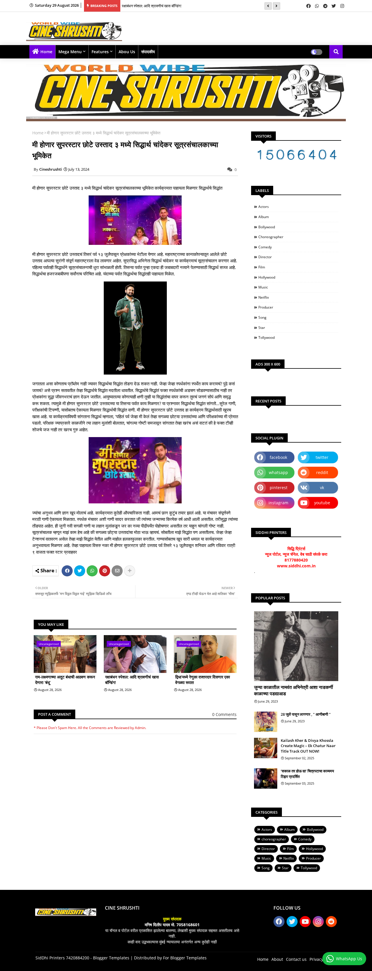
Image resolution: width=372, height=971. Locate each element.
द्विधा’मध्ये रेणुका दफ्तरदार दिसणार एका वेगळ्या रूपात (202, 679)
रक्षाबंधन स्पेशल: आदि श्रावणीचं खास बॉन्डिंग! (151, 5)
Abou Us (127, 51)
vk (322, 487)
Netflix (263, 297)
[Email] (117, 570)
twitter (322, 457)
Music (263, 287)
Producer (265, 307)
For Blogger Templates (185, 958)
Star (261, 327)
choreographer (270, 236)
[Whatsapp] (92, 570)
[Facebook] (67, 570)
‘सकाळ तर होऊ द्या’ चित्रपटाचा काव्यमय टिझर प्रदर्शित (307, 773)
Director (265, 256)
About (277, 959)
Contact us (296, 959)
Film (261, 267)
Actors (263, 206)
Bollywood (266, 227)
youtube (322, 502)
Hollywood (266, 277)
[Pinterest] (104, 570)
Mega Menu (70, 51)
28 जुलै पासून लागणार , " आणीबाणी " (306, 714)
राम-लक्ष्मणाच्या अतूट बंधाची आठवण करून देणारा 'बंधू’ (65, 679)
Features (100, 51)
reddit (322, 472)
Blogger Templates (111, 958)
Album (263, 216)
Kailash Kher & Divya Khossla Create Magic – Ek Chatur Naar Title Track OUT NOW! (308, 745)
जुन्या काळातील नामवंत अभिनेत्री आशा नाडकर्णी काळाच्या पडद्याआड (293, 690)
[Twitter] (79, 570)
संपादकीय (148, 51)
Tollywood (266, 337)
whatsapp (278, 472)
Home (46, 51)
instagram (278, 502)
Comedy (265, 247)
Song (262, 317)
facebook (278, 457)
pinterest (278, 487)
